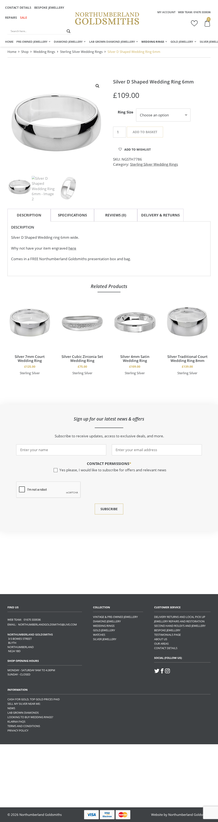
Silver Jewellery (104, 639)
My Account (166, 12)
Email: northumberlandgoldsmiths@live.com (42, 624)
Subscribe (109, 509)
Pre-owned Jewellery (31, 42)
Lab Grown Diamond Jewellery (112, 42)
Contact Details (18, 8)
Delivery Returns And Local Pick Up (179, 617)
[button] (97, 86)
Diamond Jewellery (68, 42)
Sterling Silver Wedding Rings (81, 51)
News (11, 708)
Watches (99, 635)
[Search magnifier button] (69, 31)
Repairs (11, 18)
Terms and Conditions (23, 726)
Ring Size (125, 112)
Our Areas (161, 643)
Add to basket (145, 132)
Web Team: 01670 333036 (24, 619)
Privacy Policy (17, 730)
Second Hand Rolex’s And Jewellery (179, 626)
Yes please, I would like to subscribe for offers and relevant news (112, 469)
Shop (25, 51)
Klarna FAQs (16, 721)
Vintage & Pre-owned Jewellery (115, 617)
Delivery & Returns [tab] (160, 215)
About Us (160, 639)
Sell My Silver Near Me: (23, 704)
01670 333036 (202, 12)
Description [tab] (29, 215)
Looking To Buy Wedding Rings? (30, 717)
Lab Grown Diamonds (23, 713)
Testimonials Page (167, 635)
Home (9, 42)
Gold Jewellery (182, 42)
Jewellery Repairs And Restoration (179, 621)
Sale (23, 18)
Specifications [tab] (72, 215)
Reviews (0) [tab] (115, 215)
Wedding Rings (152, 42)
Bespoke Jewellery (49, 8)
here (72, 248)
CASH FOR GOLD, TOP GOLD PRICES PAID (33, 699)
